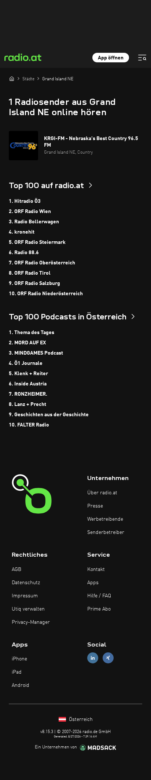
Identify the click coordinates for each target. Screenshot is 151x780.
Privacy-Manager (31, 622)
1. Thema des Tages (31, 332)
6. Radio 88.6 (24, 252)
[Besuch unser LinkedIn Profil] (93, 658)
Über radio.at (102, 492)
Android (20, 685)
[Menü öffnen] (142, 57)
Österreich (80, 719)
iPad (17, 672)
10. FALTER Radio (29, 425)
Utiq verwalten (28, 609)
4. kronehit (21, 232)
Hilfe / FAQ (99, 595)
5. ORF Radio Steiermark (37, 242)
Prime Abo (99, 609)
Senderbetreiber (105, 532)
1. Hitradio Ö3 (25, 201)
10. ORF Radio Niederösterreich (46, 293)
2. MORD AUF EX (27, 342)
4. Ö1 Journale (26, 363)
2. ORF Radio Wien (30, 211)
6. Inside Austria (28, 384)
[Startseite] (12, 78)
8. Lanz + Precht (27, 404)
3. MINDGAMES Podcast (36, 353)
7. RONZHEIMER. (28, 394)
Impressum (25, 595)
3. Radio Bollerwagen (34, 221)
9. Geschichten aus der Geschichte (49, 414)
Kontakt (96, 569)
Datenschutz (26, 582)
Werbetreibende (105, 519)
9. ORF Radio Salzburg (34, 283)
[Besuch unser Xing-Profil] (108, 658)
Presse (95, 506)
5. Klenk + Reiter (28, 373)
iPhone (19, 659)
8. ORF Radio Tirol (30, 273)
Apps (93, 582)
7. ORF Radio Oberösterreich (42, 263)
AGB (16, 569)
